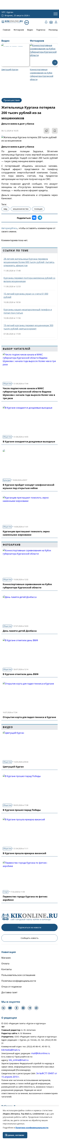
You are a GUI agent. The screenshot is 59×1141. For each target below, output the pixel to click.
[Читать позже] (55, 131)
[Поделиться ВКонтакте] (34, 218)
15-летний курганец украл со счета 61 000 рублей (26, 295)
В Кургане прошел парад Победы (22, 809)
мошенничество (20, 209)
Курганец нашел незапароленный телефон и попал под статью (28, 311)
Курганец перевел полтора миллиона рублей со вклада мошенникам (29, 279)
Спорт (5, 892)
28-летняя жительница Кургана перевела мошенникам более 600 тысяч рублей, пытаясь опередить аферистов (29, 262)
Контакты (6, 969)
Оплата (5, 963)
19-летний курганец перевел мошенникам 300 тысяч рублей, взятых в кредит (28, 327)
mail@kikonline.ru (40, 1053)
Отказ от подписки (11, 986)
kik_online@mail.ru (19, 1060)
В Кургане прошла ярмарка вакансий (24, 853)
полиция (38, 209)
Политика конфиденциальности (18, 980)
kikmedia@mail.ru (10, 1049)
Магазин (6, 957)
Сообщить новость (29, 938)
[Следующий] (55, 62)
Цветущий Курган (13, 766)
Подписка (40, 29)
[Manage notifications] (6, 1135)
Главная (6, 29)
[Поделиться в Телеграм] (40, 218)
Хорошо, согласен (15, 1135)
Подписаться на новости (29, 927)
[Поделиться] (46, 131)
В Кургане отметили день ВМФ (21, 674)
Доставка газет (9, 992)
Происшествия (12, 100)
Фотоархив (19, 29)
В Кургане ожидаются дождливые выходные (29, 441)
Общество (7, 383)
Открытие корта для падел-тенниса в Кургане (29, 717)
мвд (5, 209)
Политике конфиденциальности (31, 1127)
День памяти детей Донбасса (20, 630)
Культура (6, 480)
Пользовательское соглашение (18, 975)
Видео (30, 29)
